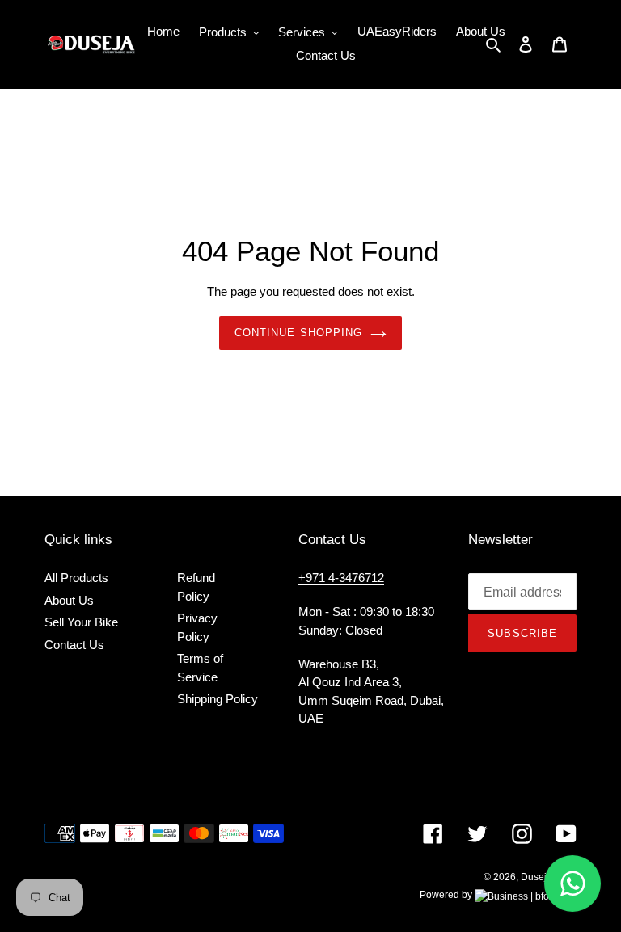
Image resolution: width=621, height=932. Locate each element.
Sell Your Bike (81, 622)
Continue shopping (298, 333)
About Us (69, 600)
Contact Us (74, 645)
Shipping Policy (217, 699)
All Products (76, 577)
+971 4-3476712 (341, 577)
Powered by (447, 894)
